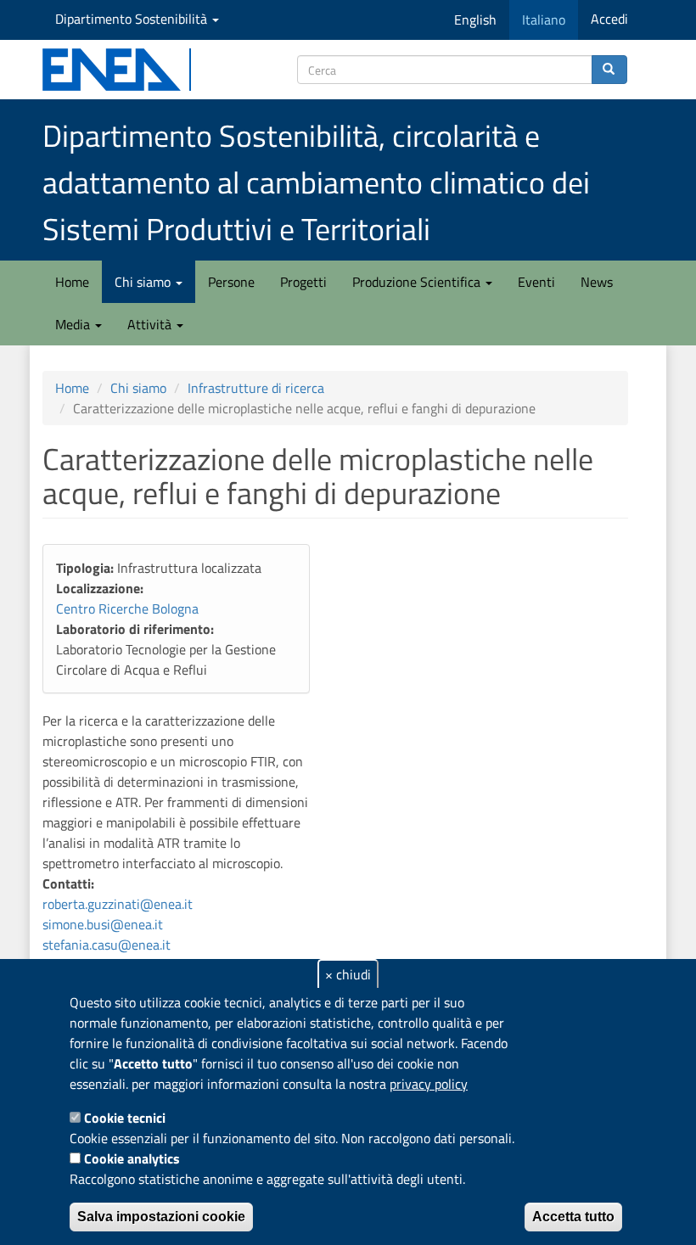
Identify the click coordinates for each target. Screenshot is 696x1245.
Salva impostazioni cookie (161, 1216)
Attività (151, 324)
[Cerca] (609, 69)
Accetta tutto (573, 1216)
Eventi (536, 282)
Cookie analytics (132, 1158)
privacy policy (429, 1084)
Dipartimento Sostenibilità (132, 18)
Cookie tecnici (125, 1118)
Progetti (303, 282)
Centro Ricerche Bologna (127, 608)
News (597, 282)
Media (74, 324)
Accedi (609, 18)
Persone (231, 282)
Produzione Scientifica (418, 282)
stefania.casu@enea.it (106, 944)
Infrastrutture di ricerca (256, 388)
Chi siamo (144, 282)
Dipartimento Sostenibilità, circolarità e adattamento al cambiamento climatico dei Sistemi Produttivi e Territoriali (316, 182)
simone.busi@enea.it (102, 924)
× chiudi (348, 974)
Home (72, 282)
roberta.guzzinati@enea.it (117, 904)
